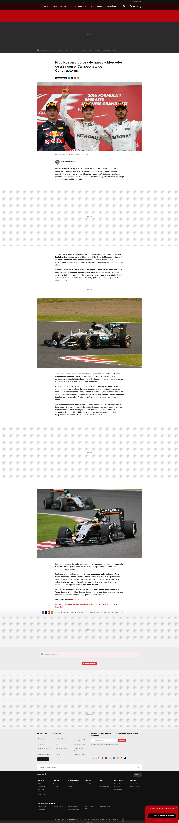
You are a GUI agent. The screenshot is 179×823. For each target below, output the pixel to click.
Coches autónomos (44, 754)
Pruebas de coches (79, 745)
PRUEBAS (46, 6)
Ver (90, 663)
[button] (68, 161)
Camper (60, 50)
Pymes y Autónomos (135, 786)
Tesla (72, 50)
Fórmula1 (66, 612)
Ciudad (90, 50)
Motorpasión (102, 784)
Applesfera (41, 789)
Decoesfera (117, 786)
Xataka (40, 784)
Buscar (138, 767)
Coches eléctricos (61, 739)
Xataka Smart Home (43, 792)
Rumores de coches (44, 748)
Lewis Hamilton (108, 612)
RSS (117, 757)
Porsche (83, 50)
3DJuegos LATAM (58, 806)
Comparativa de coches (78, 749)
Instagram (130, 6)
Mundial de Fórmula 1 (80, 754)
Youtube (134, 6)
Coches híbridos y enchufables (79, 740)
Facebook (127, 6)
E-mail (78, 78)
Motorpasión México (104, 806)
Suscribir (122, 740)
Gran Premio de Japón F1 (80, 612)
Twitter (137, 6)
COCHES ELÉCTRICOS (60, 6)
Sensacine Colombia (73, 809)
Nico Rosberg (95, 612)
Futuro (58, 754)
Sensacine (71, 784)
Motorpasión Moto (104, 786)
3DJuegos (56, 784)
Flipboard (75, 78)
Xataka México (42, 806)
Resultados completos (79, 599)
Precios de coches (61, 748)
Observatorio (76, 6)
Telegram (124, 6)
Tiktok (140, 6)
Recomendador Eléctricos (101, 6)
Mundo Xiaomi (41, 794)
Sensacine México (73, 806)
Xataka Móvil (41, 786)
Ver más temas (43, 759)
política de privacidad (113, 744)
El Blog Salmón (133, 784)
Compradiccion (118, 789)
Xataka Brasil (41, 809)
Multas (53, 50)
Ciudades (97, 50)
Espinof (70, 786)
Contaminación (106, 50)
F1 (86, 6)
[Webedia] (137, 1)
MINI (77, 50)
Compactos (41, 745)
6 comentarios (62, 78)
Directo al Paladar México (88, 807)
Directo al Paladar (88, 784)
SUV (57, 745)
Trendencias (117, 784)
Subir (136, 775)
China (66, 50)
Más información (91, 821)
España (115, 50)
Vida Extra (55, 786)
